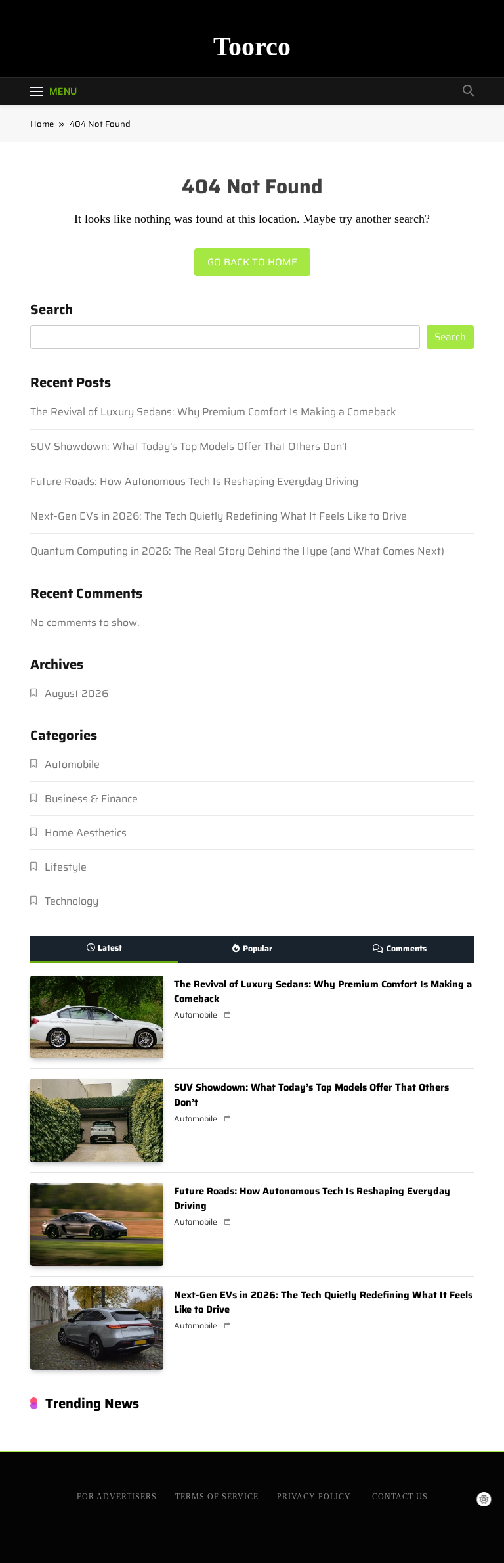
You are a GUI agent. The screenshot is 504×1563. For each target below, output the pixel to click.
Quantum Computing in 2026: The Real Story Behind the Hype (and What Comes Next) (238, 551)
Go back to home (252, 262)
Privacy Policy (315, 1496)
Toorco (252, 46)
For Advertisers (117, 1496)
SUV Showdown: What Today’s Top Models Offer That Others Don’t (189, 446)
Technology (71, 901)
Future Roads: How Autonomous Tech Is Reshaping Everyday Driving (194, 481)
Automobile (72, 764)
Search (51, 311)
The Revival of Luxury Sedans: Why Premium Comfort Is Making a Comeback (213, 411)
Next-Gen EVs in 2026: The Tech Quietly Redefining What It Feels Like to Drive (220, 516)
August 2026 (76, 693)
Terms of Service (217, 1496)
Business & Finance (91, 798)
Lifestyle (66, 867)
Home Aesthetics (86, 833)
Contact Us (400, 1496)
